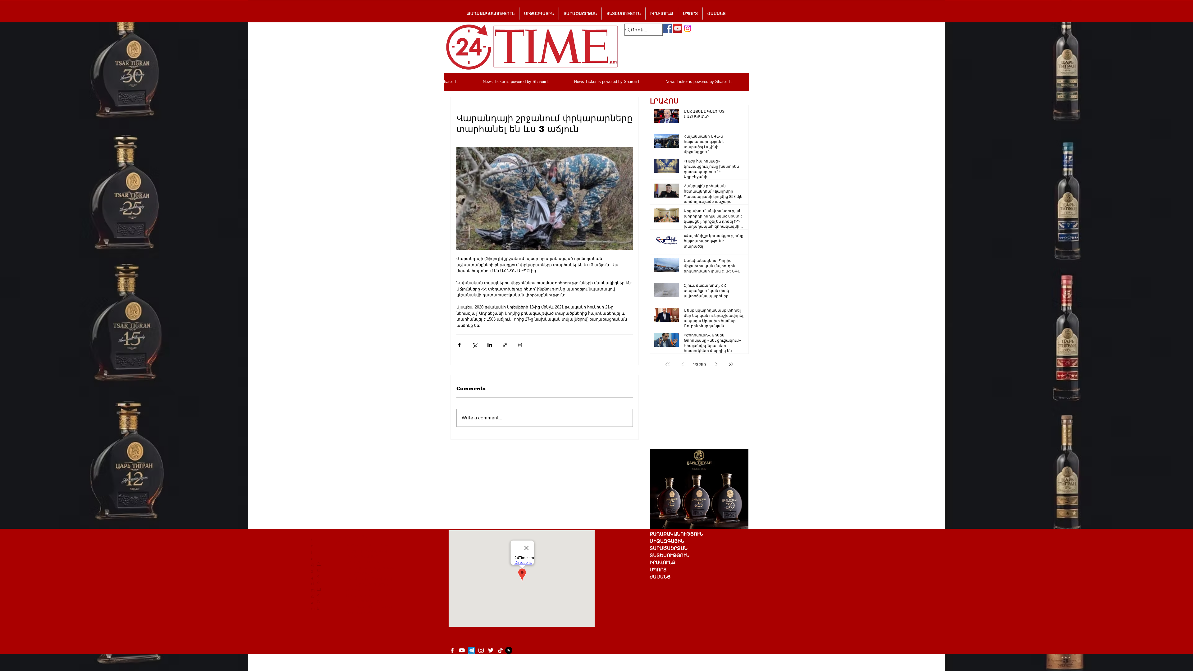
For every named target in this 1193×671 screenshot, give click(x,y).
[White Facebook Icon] (452, 650)
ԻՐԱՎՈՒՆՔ (662, 562)
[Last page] (731, 364)
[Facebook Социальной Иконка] (667, 28)
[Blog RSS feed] (508, 651)
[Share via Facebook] (459, 345)
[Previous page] (682, 364)
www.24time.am (377, 595)
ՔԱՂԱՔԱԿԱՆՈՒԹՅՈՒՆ (676, 533)
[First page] (667, 364)
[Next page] (716, 364)
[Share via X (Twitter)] (475, 345)
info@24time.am (313, 574)
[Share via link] (505, 345)
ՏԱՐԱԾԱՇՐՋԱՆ (669, 548)
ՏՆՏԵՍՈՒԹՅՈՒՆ (669, 555)
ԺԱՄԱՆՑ (660, 576)
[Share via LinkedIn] (490, 345)
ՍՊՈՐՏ (658, 569)
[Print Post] (520, 345)
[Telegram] (471, 650)
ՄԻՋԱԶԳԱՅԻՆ (667, 541)
